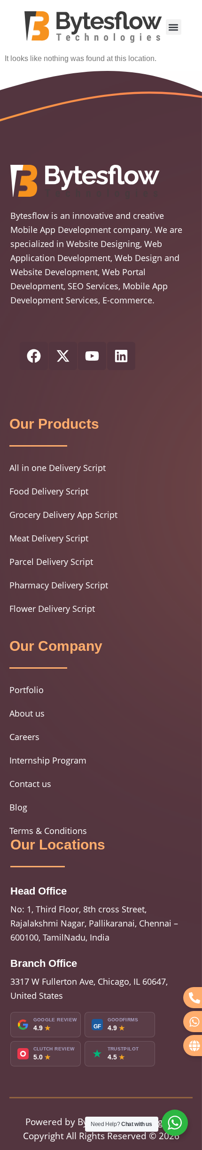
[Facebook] (34, 356)
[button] (173, 27)
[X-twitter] (63, 356)
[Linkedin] (121, 356)
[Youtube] (92, 356)
